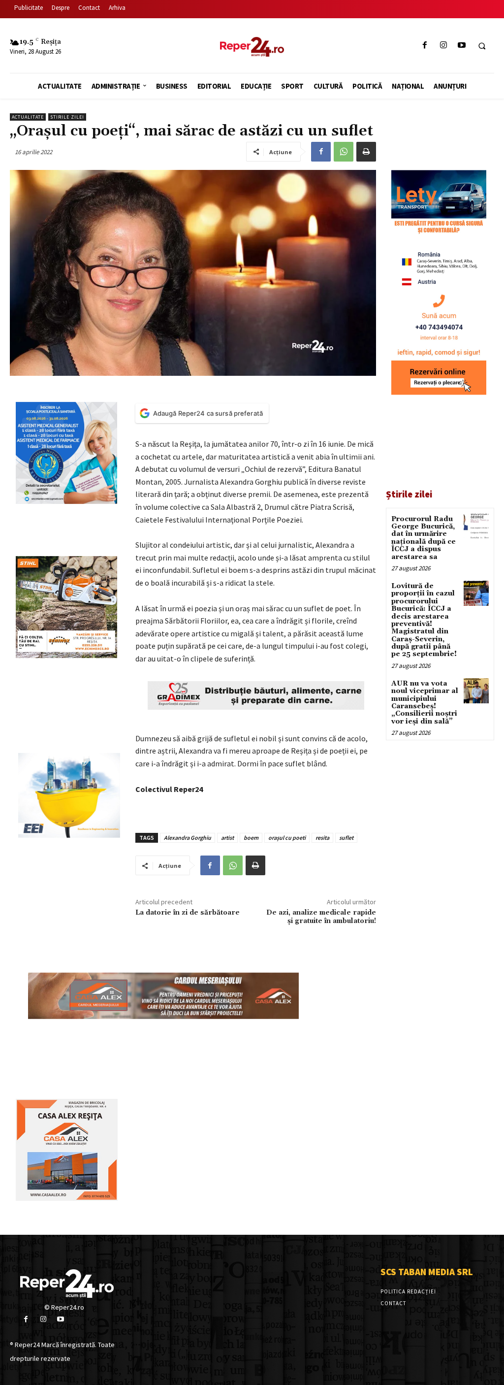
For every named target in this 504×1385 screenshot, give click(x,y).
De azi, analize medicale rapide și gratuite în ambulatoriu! (321, 916)
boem (251, 837)
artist (227, 837)
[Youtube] (461, 45)
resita (322, 837)
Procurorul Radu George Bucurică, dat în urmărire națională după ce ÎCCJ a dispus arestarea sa (423, 538)
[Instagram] (443, 45)
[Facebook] (425, 45)
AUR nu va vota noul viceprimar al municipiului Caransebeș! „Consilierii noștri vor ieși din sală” (424, 702)
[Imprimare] (366, 152)
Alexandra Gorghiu (187, 837)
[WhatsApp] (343, 152)
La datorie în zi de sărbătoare (187, 912)
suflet (346, 837)
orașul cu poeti (287, 837)
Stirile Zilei (67, 117)
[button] (482, 45)
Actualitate (28, 117)
